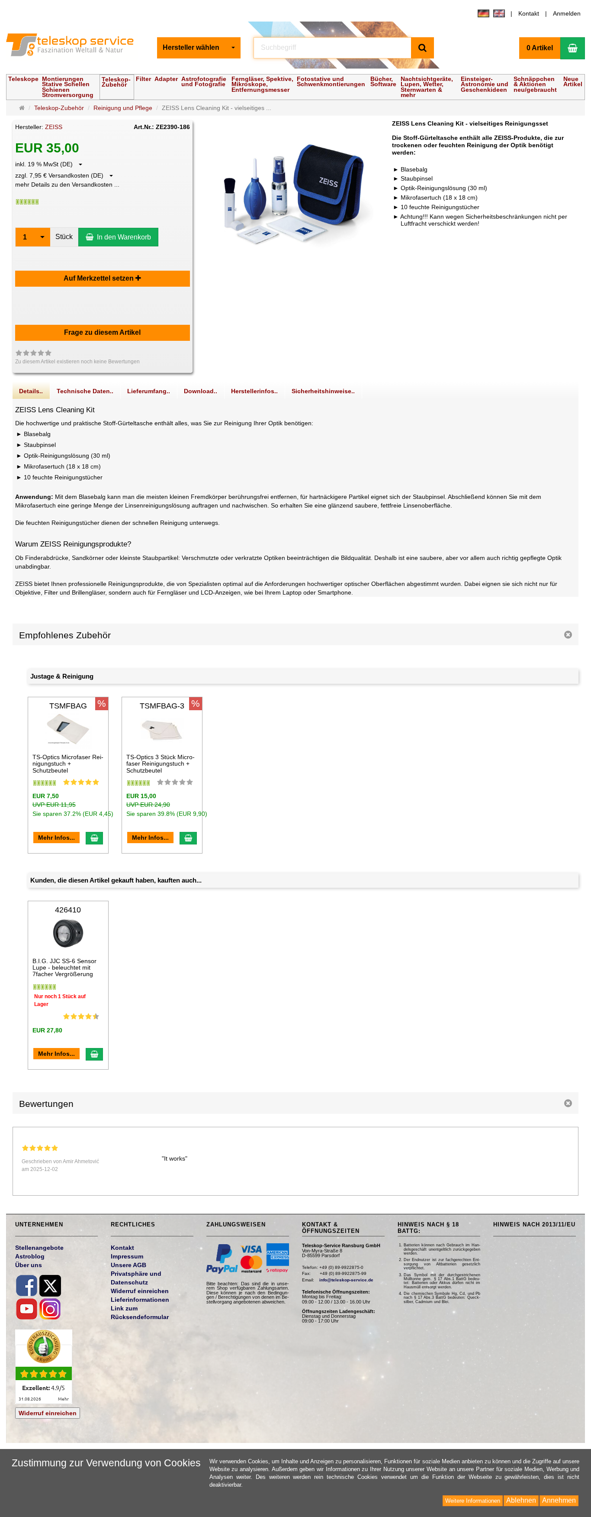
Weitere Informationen (472, 1501)
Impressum (127, 1256)
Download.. (200, 391)
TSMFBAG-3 (162, 706)
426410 (68, 910)
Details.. (31, 391)
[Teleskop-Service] (75, 46)
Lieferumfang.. (148, 391)
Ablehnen (521, 1500)
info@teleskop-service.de (346, 1280)
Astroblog (30, 1256)
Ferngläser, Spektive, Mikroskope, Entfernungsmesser (262, 84)
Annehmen (559, 1500)
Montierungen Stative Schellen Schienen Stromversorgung (67, 86)
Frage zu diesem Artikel (102, 332)
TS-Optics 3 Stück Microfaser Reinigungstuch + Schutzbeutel (160, 764)
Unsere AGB (128, 1264)
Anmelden (567, 13)
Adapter (166, 78)
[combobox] (199, 48)
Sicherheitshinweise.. (323, 391)
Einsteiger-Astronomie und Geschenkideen (484, 84)
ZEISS (53, 126)
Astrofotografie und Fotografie (203, 81)
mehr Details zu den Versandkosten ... (67, 184)
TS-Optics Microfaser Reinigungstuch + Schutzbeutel (67, 764)
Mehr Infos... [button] (56, 837)
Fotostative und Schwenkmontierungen (331, 81)
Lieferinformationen (140, 1299)
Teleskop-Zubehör (116, 82)
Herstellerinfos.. (254, 391)
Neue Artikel (572, 81)
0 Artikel (540, 48)
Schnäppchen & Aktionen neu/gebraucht (535, 84)
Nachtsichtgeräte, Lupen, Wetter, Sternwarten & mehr (427, 86)
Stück (64, 236)
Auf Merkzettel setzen (99, 278)
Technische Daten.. (85, 391)
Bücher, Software (383, 81)
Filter (143, 78)
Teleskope (23, 78)
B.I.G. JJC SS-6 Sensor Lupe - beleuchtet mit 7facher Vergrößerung (64, 967)
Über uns (28, 1264)
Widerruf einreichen (48, 1413)
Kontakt (528, 13)
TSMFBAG (68, 706)
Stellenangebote (39, 1247)
